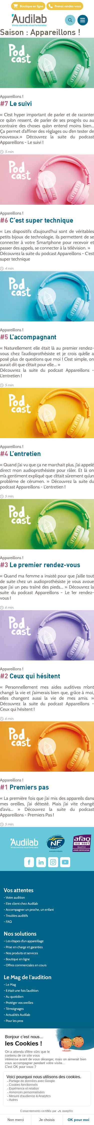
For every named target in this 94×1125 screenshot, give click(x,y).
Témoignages (15, 1009)
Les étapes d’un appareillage (25, 941)
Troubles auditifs (17, 915)
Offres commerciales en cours (26, 965)
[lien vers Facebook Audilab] (29, 862)
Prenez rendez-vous (68, 6)
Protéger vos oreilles (19, 1003)
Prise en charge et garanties (24, 947)
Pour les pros (14, 1021)
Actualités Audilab (18, 1015)
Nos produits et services (22, 953)
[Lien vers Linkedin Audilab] (41, 862)
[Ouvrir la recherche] (70, 20)
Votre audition (15, 897)
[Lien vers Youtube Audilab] (65, 862)
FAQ (9, 922)
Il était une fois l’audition (22, 990)
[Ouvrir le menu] (82, 20)
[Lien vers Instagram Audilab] (53, 862)
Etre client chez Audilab (22, 903)
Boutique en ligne (31, 6)
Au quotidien (14, 996)
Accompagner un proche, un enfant (30, 909)
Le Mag (11, 984)
